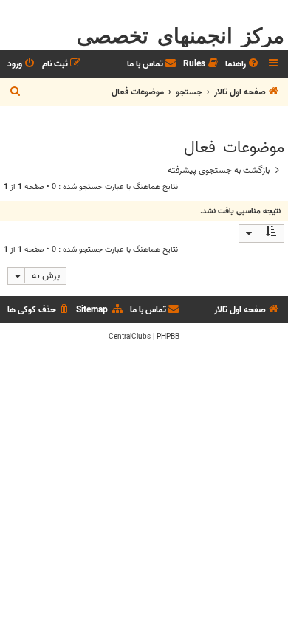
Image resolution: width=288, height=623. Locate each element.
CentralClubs (130, 337)
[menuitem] (243, 65)
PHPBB (168, 337)
